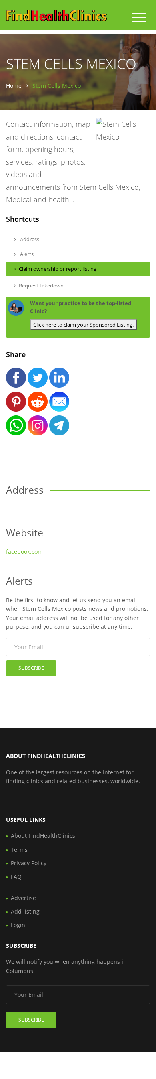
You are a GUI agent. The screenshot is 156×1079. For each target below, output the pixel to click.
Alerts (26, 254)
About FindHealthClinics (43, 835)
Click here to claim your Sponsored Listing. (83, 324)
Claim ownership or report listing (57, 268)
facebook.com (24, 551)
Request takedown (41, 285)
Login (18, 925)
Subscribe (31, 668)
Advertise (23, 898)
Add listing (25, 911)
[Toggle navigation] (139, 17)
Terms (19, 849)
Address (29, 239)
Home (14, 85)
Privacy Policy (28, 863)
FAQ (16, 876)
